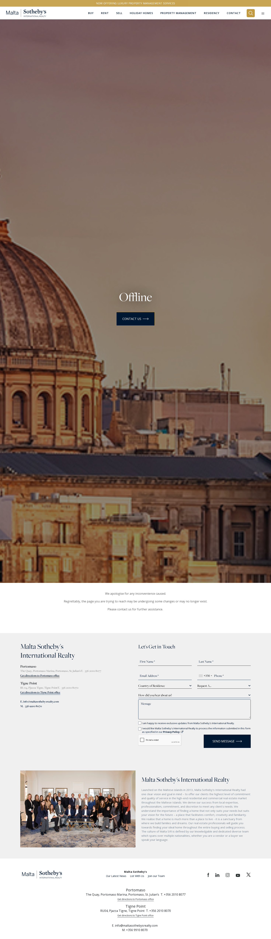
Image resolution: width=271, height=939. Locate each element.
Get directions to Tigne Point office (40, 692)
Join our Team (156, 876)
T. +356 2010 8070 (68, 688)
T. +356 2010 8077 (91, 671)
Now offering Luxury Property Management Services (135, 3)
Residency (211, 13)
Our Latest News (116, 876)
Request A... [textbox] (204, 685)
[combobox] (205, 676)
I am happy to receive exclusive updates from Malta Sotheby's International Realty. (188, 723)
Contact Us (131, 319)
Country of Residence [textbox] (151, 685)
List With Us (137, 876)
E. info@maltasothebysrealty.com (39, 701)
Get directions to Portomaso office (40, 675)
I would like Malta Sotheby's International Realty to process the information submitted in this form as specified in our (196, 730)
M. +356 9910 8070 (31, 706)
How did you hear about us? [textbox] (155, 695)
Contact (234, 13)
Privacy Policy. (172, 732)
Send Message (223, 741)
